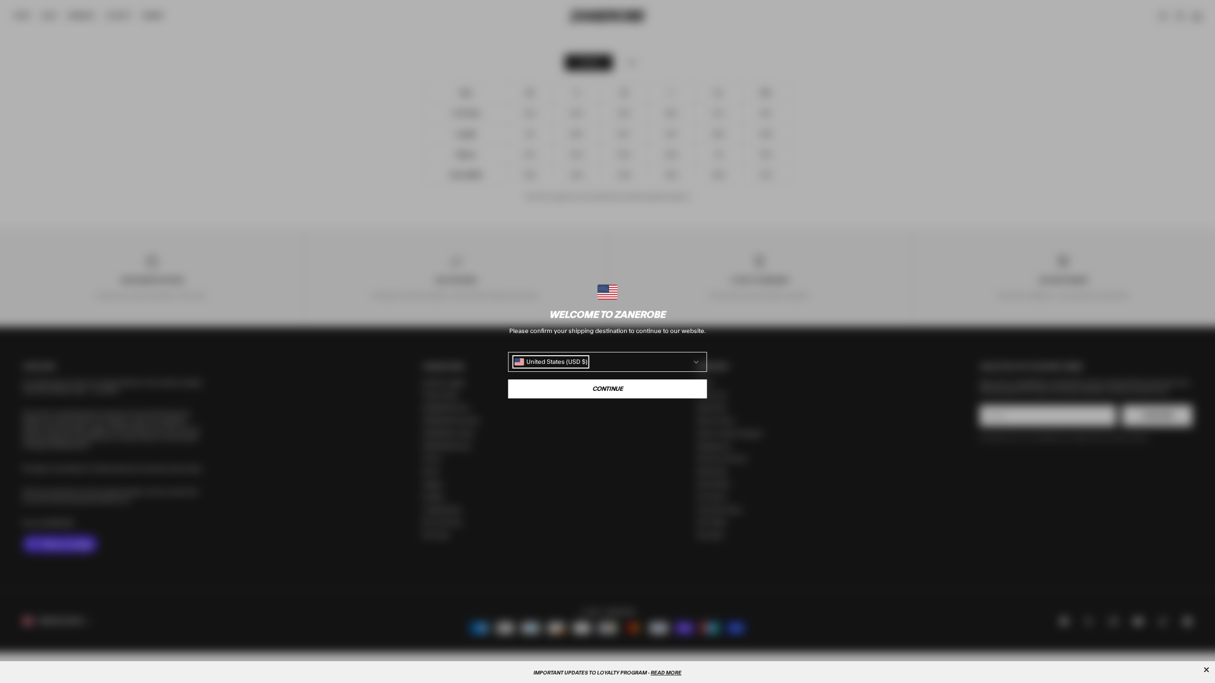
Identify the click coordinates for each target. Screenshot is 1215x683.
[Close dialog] (1206, 669)
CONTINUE (607, 389)
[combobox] (551, 362)
